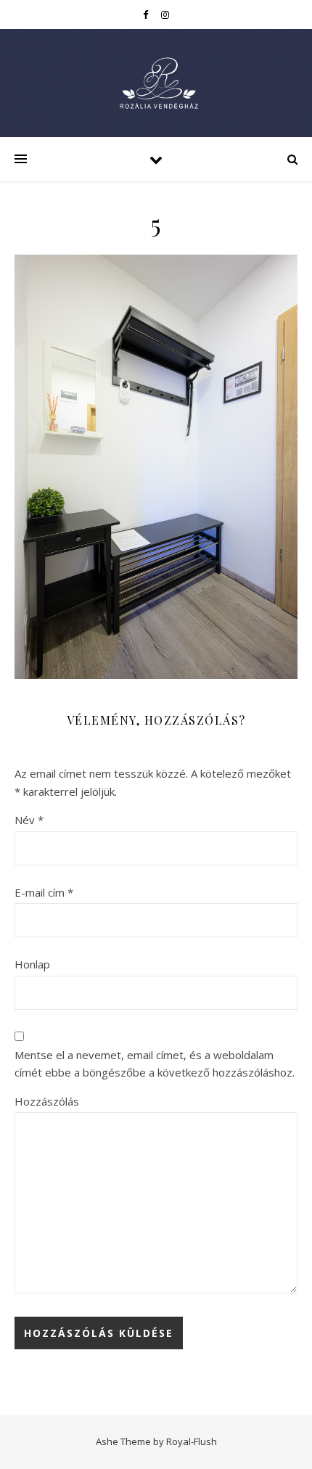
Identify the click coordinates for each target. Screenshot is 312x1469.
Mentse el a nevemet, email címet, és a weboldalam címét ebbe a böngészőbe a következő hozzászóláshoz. (155, 1064)
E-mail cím (44, 892)
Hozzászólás (47, 1101)
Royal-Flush (191, 1441)
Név (29, 819)
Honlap (32, 964)
